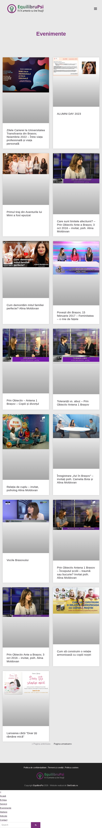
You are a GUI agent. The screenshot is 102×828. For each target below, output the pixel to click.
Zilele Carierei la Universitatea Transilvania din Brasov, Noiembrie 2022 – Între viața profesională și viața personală (26, 137)
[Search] (15, 825)
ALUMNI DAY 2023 (69, 113)
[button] (95, 9)
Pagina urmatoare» (63, 744)
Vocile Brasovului (18, 560)
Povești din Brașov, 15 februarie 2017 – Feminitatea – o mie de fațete (75, 316)
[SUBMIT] (35, 825)
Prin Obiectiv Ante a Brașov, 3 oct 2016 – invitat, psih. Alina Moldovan (25, 658)
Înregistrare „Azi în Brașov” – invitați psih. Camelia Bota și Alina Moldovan (75, 479)
